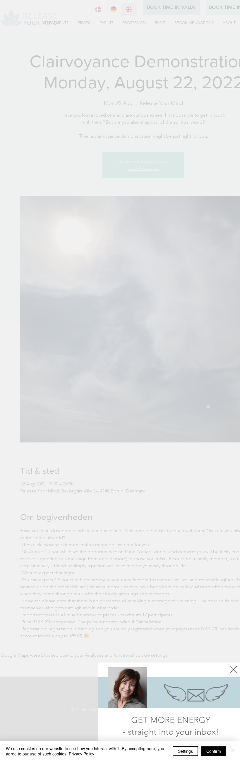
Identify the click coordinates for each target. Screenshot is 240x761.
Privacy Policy (81, 754)
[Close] (232, 751)
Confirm (213, 751)
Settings (185, 751)
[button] (233, 669)
